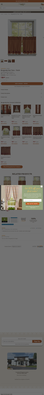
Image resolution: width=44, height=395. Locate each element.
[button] (32, 203)
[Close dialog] (42, 186)
